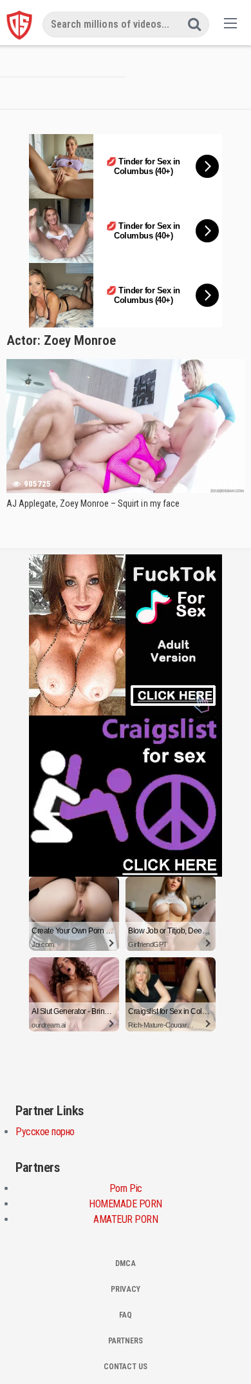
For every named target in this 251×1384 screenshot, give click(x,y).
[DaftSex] (19, 25)
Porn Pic (125, 1188)
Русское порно (45, 1132)
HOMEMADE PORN (125, 1204)
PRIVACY (125, 1289)
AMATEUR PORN (125, 1219)
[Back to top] (228, 1355)
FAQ (125, 1315)
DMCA (125, 1263)
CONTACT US (125, 1366)
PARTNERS (125, 1340)
